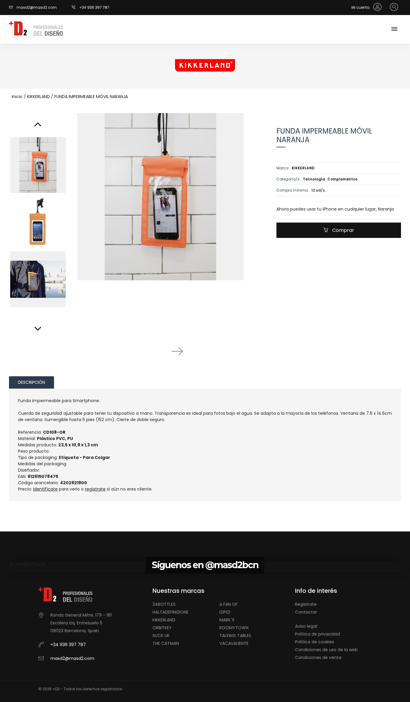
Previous (144, 351)
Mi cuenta (360, 7)
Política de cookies (314, 642)
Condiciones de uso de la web (326, 650)
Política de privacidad (317, 634)
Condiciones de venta (318, 657)
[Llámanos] (75, 7)
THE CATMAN (165, 643)
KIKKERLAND (38, 97)
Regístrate (306, 604)
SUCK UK (161, 636)
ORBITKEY (162, 628)
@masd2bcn (231, 565)
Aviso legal (306, 626)
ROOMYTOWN (234, 628)
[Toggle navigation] (394, 29)
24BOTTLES (164, 604)
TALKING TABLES (235, 636)
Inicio (17, 97)
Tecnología (314, 179)
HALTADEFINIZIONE (170, 612)
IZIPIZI (224, 612)
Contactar (306, 612)
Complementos (342, 179)
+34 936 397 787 (94, 7)
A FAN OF (228, 604)
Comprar (342, 230)
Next (177, 351)
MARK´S (226, 620)
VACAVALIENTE (234, 643)
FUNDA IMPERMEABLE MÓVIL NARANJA (91, 97)
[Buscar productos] (392, 7)
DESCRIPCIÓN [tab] (31, 382)
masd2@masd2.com (37, 7)
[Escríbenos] (12, 7)
